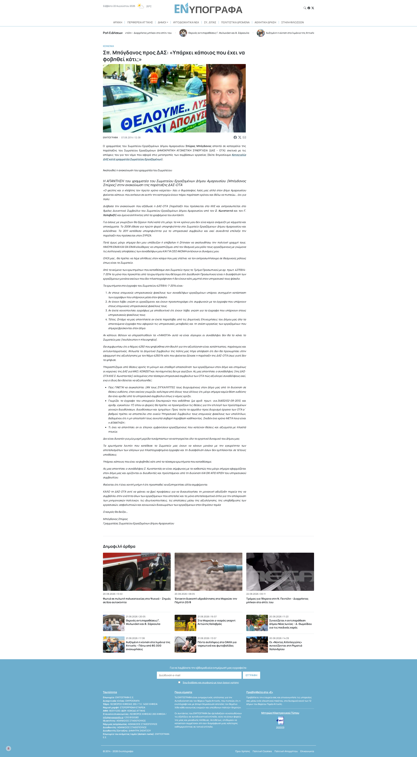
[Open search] (305, 8)
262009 (280, 727)
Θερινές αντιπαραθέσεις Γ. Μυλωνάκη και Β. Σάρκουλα (143, 622)
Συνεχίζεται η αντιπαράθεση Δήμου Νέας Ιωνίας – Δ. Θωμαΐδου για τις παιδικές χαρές (290, 624)
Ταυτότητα (110, 692)
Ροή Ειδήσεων (113, 33)
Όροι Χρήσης (242, 751)
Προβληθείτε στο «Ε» (259, 692)
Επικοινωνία (307, 751)
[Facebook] (309, 8)
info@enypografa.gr (113, 717)
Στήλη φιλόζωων (292, 22)
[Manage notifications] (8, 748)
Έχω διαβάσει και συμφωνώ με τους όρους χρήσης (211, 682)
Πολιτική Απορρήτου (286, 751)
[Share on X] (239, 137)
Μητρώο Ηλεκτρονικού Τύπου (280, 713)
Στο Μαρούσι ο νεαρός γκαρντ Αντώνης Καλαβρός (217, 622)
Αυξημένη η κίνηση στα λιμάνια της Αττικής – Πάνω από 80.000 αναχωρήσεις (148, 645)
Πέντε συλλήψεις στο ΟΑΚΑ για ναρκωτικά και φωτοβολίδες (217, 644)
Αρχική (117, 22)
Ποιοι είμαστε (183, 692)
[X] (312, 8)
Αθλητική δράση (265, 22)
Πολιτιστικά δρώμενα (235, 22)
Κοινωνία (108, 46)
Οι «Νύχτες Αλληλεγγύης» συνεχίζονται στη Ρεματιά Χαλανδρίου (285, 645)
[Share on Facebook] (235, 137)
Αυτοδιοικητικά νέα (186, 22)
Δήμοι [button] (162, 22)
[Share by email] (244, 137)
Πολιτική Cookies (262, 751)
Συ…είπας (210, 22)
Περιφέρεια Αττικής (140, 22)
